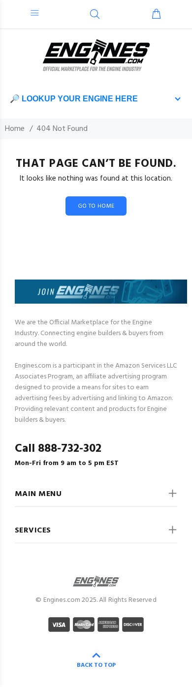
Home (15, 129)
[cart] (156, 15)
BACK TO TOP (96, 665)
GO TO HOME (96, 206)
